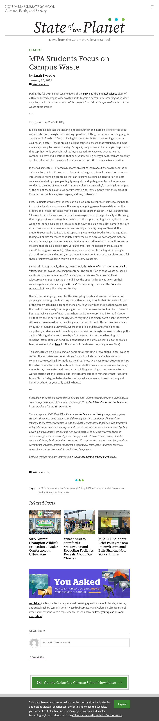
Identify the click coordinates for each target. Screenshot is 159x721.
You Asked (35, 603)
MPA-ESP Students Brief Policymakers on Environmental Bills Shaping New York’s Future (113, 547)
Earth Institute (62, 407)
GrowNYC (73, 284)
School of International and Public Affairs (104, 402)
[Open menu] (152, 7)
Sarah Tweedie (44, 75)
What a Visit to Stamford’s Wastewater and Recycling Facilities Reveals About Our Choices (79, 548)
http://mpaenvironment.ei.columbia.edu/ (94, 457)
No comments (40, 84)
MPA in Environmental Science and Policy (62, 488)
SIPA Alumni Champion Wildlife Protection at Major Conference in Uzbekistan (43, 547)
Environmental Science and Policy (85, 414)
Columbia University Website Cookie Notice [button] (97, 715)
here (57, 344)
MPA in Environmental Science (100, 94)
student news (62, 493)
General (35, 50)
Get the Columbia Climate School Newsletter (80, 682)
